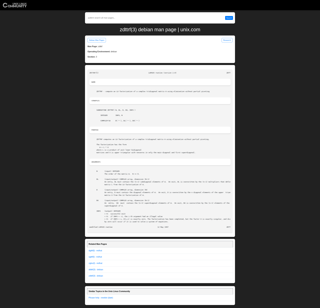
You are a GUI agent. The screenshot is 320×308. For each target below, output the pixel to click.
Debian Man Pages (96, 40)
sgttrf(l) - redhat (95, 257)
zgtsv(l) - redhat (95, 263)
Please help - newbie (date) (101, 298)
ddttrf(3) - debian (96, 269)
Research (227, 40)
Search (229, 18)
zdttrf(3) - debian (96, 276)
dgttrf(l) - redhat (95, 251)
